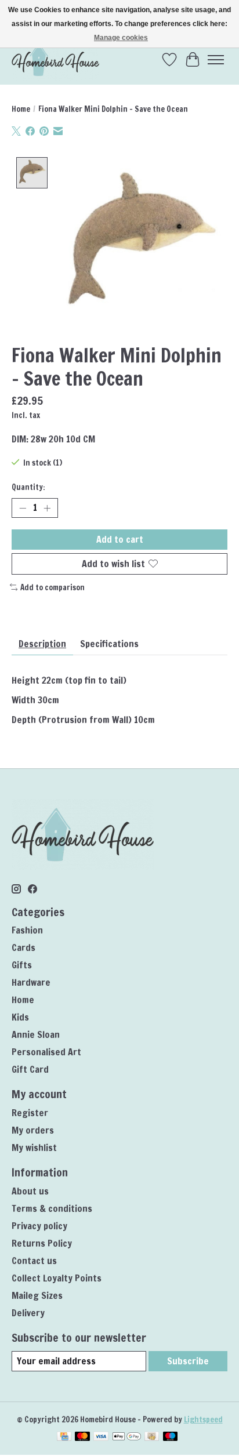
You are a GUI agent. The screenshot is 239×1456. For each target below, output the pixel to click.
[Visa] (100, 1437)
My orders (33, 1130)
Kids (20, 1017)
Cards (23, 947)
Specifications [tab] (109, 643)
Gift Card (30, 1069)
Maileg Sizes (37, 1295)
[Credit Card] (64, 1437)
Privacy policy (39, 1225)
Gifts (22, 964)
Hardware (31, 982)
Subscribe (188, 1361)
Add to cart (119, 539)
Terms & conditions (52, 1208)
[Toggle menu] (215, 59)
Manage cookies (121, 38)
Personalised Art (46, 1051)
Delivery (28, 1312)
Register (30, 1112)
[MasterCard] (82, 1437)
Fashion (27, 930)
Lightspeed (203, 1419)
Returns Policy (42, 1243)
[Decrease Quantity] (22, 507)
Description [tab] (42, 643)
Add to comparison (52, 587)
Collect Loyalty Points (57, 1278)
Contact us (34, 1260)
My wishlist (34, 1147)
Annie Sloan (36, 1034)
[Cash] (151, 1437)
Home (21, 108)
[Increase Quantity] (47, 507)
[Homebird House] (55, 59)
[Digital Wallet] (127, 1437)
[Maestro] (170, 1437)
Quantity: (28, 486)
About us (30, 1191)
